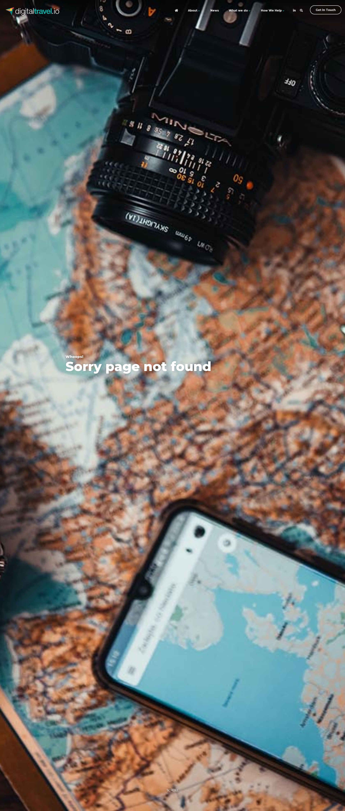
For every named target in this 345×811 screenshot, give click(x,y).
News (214, 10)
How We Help (271, 10)
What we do (238, 10)
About (192, 10)
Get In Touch (326, 10)
